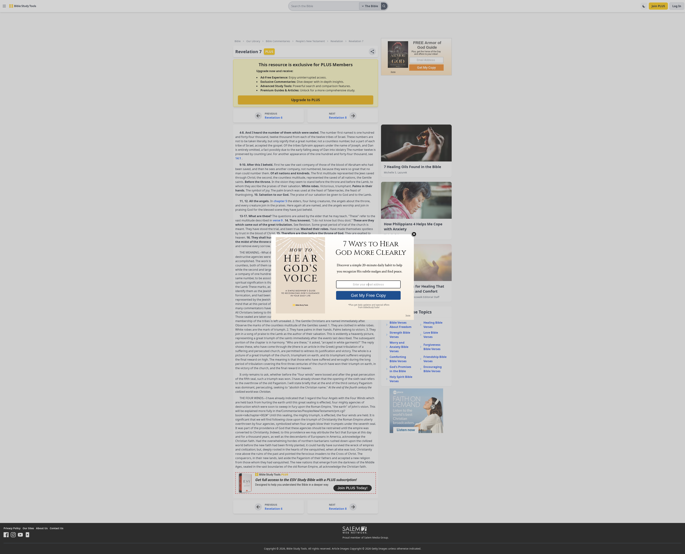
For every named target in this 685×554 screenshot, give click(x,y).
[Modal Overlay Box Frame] (342, 277)
